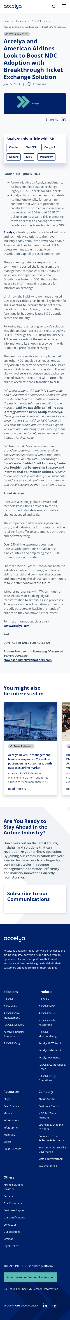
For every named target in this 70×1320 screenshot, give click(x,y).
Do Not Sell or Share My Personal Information (31, 1289)
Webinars (9, 1134)
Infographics (11, 1127)
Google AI (50, 147)
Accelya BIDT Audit (50, 1043)
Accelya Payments (49, 1057)
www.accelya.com (17, 626)
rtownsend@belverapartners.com (28, 660)
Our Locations (12, 1231)
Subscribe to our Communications (27, 1277)
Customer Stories (49, 1106)
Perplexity (46, 157)
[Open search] (54, 6)
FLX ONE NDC (47, 1006)
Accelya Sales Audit (50, 1050)
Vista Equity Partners (51, 1159)
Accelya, (9, 232)
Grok (29, 157)
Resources (20, 21)
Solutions (11, 992)
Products (45, 992)
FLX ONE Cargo (12, 1043)
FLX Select (44, 999)
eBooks (8, 1113)
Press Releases (39, 21)
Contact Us (10, 1224)
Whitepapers (11, 1120)
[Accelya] (13, 6)
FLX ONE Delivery (14, 1024)
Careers (8, 1196)
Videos (7, 1141)
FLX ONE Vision (48, 1013)
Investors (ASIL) (48, 1166)
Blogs (7, 1099)
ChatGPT (31, 147)
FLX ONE (9, 999)
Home (7, 21)
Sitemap (8, 1239)
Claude (13, 147)
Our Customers (13, 1203)
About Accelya (47, 1099)
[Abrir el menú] (64, 6)
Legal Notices (12, 1246)
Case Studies (11, 1106)
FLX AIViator (11, 1006)
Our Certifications (14, 1217)
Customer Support (15, 1210)
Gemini (13, 157)
